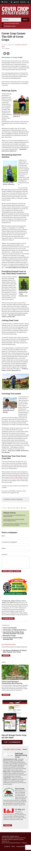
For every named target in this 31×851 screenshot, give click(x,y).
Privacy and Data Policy (22, 846)
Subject (4, 548)
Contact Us (7, 846)
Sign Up (25, 19)
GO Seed (7, 48)
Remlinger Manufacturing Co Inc (21, 755)
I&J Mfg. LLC (20, 809)
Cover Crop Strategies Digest (11, 23)
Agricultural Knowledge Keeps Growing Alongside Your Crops (13, 632)
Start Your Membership (12, 742)
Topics (6, 2)
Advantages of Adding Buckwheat (14, 630)
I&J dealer (17, 819)
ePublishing (24, 842)
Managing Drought (9, 635)
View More (6, 655)
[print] (8, 53)
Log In (17, 2)
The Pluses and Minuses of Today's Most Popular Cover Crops (15, 651)
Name (4, 536)
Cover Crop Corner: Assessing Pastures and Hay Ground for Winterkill (15, 524)
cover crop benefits (14, 508)
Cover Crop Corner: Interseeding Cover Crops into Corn (14, 515)
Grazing (23, 44)
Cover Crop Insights (10, 628)
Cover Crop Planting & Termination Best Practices (12, 682)
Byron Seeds (19, 789)
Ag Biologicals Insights (10, 26)
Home (13, 846)
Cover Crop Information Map (15, 478)
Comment (5, 554)
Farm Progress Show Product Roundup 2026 (13, 638)
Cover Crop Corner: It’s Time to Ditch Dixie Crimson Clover (13, 520)
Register (23, 2)
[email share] (4, 53)
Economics (18, 44)
